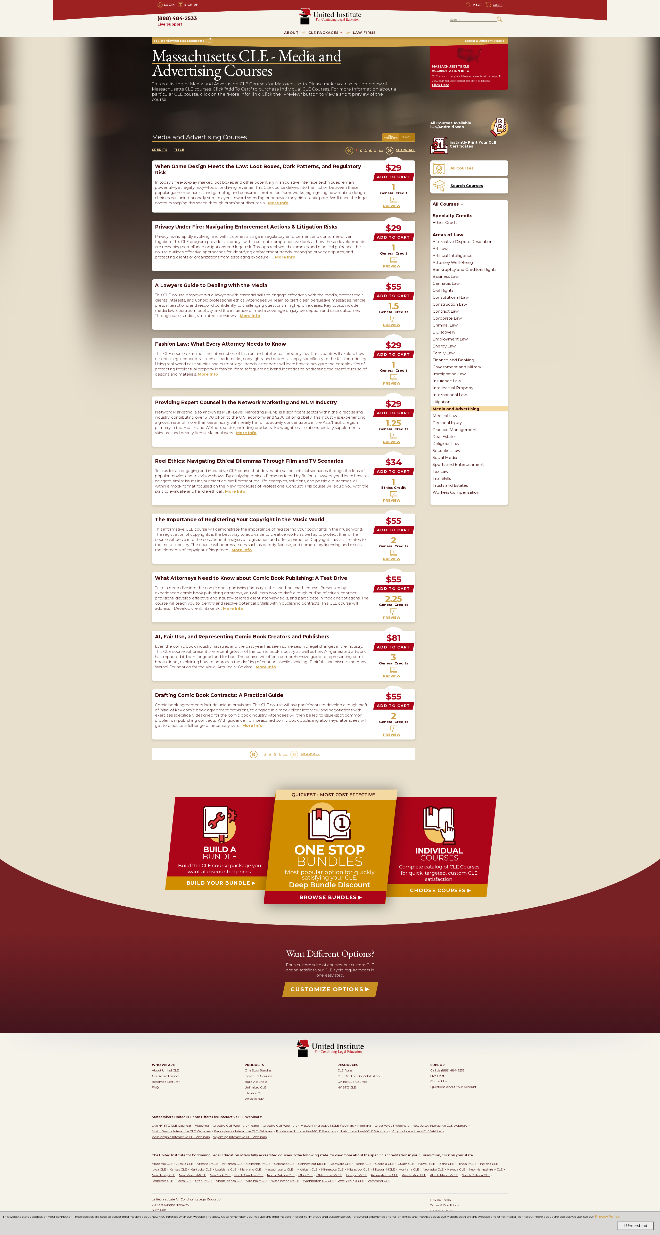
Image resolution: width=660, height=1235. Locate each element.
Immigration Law (449, 373)
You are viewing (179, 41)
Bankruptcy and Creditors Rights (464, 269)
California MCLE (258, 1164)
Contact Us (438, 1081)
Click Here (440, 85)
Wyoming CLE (379, 1181)
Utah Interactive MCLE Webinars (364, 1131)
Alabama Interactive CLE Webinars (221, 1125)
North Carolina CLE (248, 1175)
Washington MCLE (285, 1181)
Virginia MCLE (257, 1181)
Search (407, 137)
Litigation (441, 401)
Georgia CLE (384, 1164)
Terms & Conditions (444, 1205)
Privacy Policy (607, 1216)
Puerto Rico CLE (414, 1175)
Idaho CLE (446, 1164)
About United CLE (165, 1070)
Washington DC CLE (318, 1181)
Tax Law (440, 471)
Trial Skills (442, 478)
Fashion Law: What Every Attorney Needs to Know (220, 344)
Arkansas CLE (232, 1164)
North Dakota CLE (281, 1175)
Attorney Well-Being (453, 262)
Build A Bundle (256, 1082)
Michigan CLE (307, 1169)
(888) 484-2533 (177, 21)
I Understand (635, 1225)
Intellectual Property (453, 387)
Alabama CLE (162, 1164)
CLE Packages (323, 32)
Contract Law (446, 311)
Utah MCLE (203, 1181)
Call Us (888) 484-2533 (447, 1070)
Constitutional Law (451, 297)
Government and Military (457, 366)
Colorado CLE (284, 1164)
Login (169, 4)
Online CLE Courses (352, 1082)
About (291, 32)
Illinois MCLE (467, 1164)
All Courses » (448, 204)
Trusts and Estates (450, 485)
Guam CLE (406, 1164)
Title (179, 150)
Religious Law (446, 443)
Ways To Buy (254, 1099)
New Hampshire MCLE (486, 1169)
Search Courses (466, 185)
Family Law (444, 353)
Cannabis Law (446, 283)
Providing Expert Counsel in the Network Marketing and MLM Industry (246, 402)
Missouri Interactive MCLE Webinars (327, 1125)
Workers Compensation (456, 492)
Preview (391, 206)
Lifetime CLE (254, 1093)
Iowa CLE (159, 1169)
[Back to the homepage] (330, 10)
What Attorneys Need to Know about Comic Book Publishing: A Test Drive (251, 578)
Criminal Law (445, 325)
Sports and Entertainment (458, 464)
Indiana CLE (489, 1164)
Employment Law (450, 339)
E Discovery (444, 332)
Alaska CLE (184, 1164)
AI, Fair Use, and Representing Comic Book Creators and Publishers (242, 637)
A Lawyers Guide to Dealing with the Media (211, 285)
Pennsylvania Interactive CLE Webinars (243, 1131)
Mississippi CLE (358, 1169)
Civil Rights (443, 290)
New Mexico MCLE (192, 1175)
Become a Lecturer (166, 1082)
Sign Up (191, 4)
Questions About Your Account (453, 1087)
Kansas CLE (178, 1169)
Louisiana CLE (225, 1169)
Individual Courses (258, 1076)
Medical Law (445, 415)
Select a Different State (483, 41)
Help (477, 4)
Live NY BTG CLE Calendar (171, 1125)
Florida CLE (363, 1164)
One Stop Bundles (258, 1070)
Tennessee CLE (162, 1181)
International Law (450, 394)
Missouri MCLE (384, 1169)
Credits (160, 150)
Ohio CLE (305, 1175)
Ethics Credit (445, 222)
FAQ (155, 1087)
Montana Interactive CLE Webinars (383, 1125)
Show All (405, 150)
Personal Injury (447, 422)
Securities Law (446, 450)
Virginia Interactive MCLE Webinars (418, 1131)
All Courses (391, 137)
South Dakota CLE (476, 1175)
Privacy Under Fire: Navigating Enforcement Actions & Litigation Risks (246, 227)
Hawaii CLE (426, 1164)
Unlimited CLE (255, 1087)
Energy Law (444, 346)
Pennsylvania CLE (384, 1175)
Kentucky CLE (201, 1169)
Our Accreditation (165, 1076)
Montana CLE (409, 1169)
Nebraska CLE (433, 1169)
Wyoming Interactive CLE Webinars (240, 1137)
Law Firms (364, 32)
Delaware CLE (340, 1164)
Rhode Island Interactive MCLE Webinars (306, 1131)
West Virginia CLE (350, 1181)
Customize (327, 989)
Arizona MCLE (207, 1164)
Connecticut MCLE (312, 1164)
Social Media (445, 457)
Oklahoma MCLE (329, 1175)
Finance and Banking (453, 360)
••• (381, 150)
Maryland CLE (250, 1169)
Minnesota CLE (332, 1169)
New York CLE (220, 1175)
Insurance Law (447, 380)
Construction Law (450, 304)
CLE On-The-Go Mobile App (358, 1076)
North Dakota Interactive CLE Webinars (181, 1131)
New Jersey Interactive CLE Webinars (440, 1125)
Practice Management (455, 429)
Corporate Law (447, 318)
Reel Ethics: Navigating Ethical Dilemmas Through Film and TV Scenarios (249, 461)
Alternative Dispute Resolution (462, 241)
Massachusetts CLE (279, 1169)
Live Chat (437, 1076)
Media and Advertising (456, 408)
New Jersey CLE (163, 1175)
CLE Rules (344, 1070)
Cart (497, 5)
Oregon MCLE (356, 1175)
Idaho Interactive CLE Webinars (274, 1125)
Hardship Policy (441, 1211)
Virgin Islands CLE (229, 1181)
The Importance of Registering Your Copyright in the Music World (239, 520)
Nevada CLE (456, 1169)
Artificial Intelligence (453, 255)
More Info (278, 202)
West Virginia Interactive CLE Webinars (181, 1137)
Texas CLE (184, 1181)
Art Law (440, 248)
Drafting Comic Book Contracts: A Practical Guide (219, 695)
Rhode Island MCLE (444, 1175)
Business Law (446, 276)
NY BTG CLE (346, 1087)
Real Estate (444, 436)
